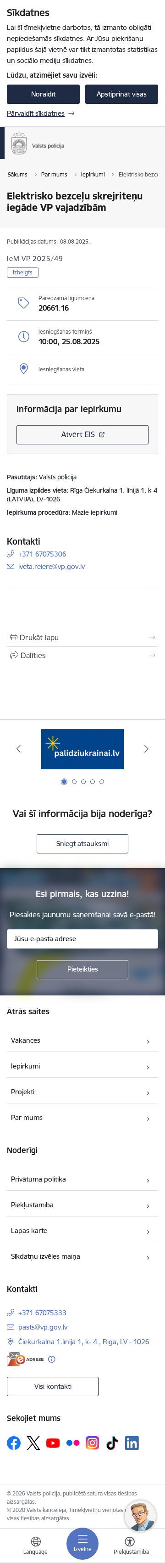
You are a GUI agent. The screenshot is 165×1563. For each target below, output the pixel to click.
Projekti (22, 1091)
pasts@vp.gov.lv (42, 1327)
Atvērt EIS (78, 434)
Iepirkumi (25, 1066)
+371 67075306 (42, 554)
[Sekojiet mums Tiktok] (112, 1443)
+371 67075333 (42, 1312)
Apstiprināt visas (122, 94)
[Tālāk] (146, 748)
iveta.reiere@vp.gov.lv (51, 566)
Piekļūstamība (32, 1204)
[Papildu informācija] (51, 1359)
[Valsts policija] (64, 154)
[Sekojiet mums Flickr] (73, 1442)
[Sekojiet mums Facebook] (14, 1443)
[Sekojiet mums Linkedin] (132, 1443)
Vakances (25, 1040)
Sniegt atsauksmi (82, 843)
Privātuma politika (38, 1179)
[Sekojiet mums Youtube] (53, 1442)
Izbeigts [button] (23, 272)
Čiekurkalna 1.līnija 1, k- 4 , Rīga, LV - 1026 (83, 1341)
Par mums (27, 1117)
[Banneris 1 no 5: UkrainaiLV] (82, 749)
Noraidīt (43, 94)
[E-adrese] (25, 1359)
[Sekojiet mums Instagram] (92, 1442)
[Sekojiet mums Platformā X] (33, 1443)
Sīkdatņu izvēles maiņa (45, 1256)
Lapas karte (29, 1230)
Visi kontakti (53, 1386)
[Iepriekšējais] (18, 748)
